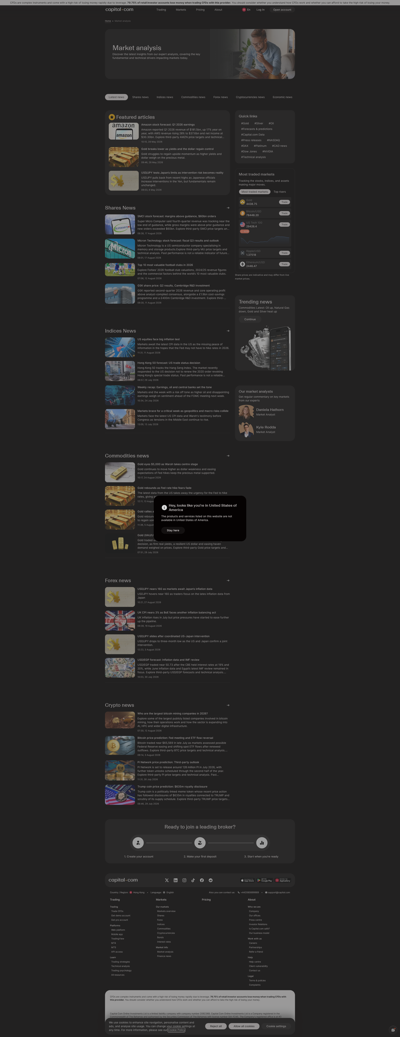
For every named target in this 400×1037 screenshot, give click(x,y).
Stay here (173, 530)
